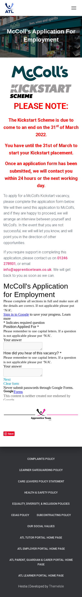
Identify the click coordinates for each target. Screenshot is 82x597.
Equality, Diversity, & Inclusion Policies (41, 503)
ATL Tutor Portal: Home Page (41, 537)
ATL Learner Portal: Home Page (41, 575)
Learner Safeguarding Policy (41, 470)
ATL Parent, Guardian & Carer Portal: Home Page (41, 562)
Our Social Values (41, 526)
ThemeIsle (56, 586)
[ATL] (10, 8)
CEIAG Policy (20, 515)
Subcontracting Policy (54, 515)
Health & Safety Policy (41, 492)
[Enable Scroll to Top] (73, 588)
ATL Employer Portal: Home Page (41, 548)
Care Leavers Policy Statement (41, 481)
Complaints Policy (41, 459)
